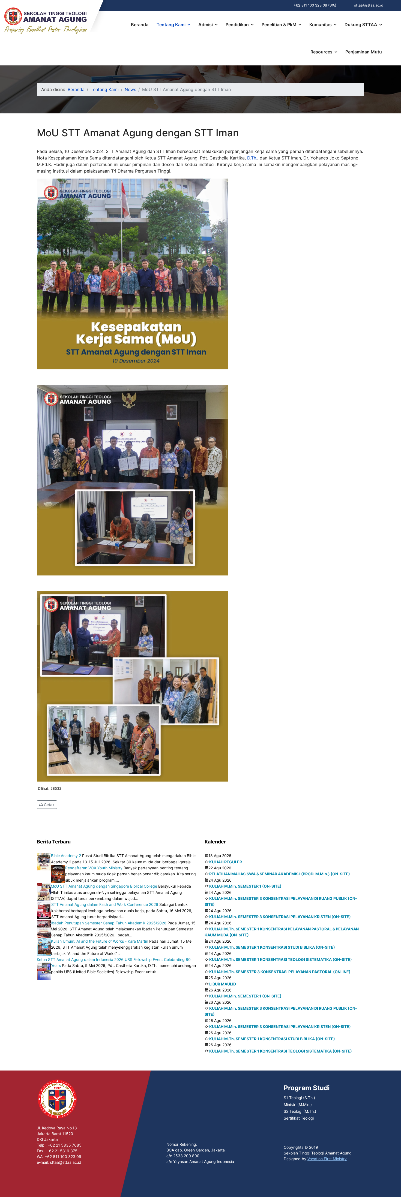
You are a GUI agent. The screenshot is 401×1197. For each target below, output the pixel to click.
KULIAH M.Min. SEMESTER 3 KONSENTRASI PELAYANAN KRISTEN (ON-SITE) (280, 916)
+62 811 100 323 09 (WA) (315, 5)
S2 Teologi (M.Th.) (300, 1111)
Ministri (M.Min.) (298, 1104)
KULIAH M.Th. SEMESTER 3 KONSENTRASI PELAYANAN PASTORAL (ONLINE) (280, 971)
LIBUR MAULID (222, 984)
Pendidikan (237, 24)
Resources (321, 52)
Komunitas (320, 24)
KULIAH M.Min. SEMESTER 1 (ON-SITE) (245, 886)
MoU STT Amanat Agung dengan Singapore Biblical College (104, 886)
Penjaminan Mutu (363, 52)
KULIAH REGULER (225, 862)
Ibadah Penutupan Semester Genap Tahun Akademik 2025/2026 (108, 923)
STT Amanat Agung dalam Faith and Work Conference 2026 (104, 904)
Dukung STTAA (361, 24)
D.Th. (252, 158)
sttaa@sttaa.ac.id (368, 5)
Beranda (139, 24)
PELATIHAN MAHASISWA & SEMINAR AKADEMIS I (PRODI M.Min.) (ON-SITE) (279, 874)
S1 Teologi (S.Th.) (299, 1097)
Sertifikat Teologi (299, 1118)
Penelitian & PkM (279, 24)
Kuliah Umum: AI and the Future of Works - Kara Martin (99, 941)
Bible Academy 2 (66, 855)
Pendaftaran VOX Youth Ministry (93, 868)
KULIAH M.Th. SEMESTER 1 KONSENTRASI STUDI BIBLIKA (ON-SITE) (272, 947)
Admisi (205, 24)
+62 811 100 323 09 (63, 1156)
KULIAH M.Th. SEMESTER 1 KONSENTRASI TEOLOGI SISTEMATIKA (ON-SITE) (280, 959)
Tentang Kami (171, 24)
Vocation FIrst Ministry (327, 1158)
